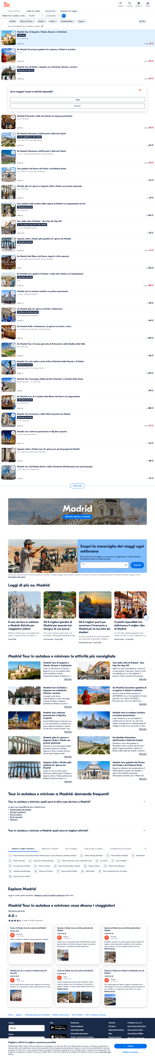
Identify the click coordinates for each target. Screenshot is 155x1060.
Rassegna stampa (115, 1037)
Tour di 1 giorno (16, 815)
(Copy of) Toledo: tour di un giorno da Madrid (28, 928)
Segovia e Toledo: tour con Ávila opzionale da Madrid (75, 929)
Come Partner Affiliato (135, 1033)
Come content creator (135, 1030)
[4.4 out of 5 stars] (15, 920)
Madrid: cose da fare (60, 1015)
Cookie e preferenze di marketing (82, 1037)
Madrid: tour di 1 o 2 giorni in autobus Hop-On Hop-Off (28, 972)
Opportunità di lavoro (116, 1030)
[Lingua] (138, 3)
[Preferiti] (120, 3)
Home (10, 1015)
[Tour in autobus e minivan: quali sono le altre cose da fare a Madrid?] (144, 801)
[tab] (23, 849)
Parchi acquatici (16, 817)
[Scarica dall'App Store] (58, 1037)
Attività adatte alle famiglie (20, 810)
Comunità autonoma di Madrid (37, 1015)
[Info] (42, 26)
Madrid (38, 895)
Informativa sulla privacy (17, 577)
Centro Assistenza (77, 1026)
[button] (77, 38)
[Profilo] (148, 3)
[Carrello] (129, 3)
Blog (110, 1033)
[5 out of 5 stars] (30, 931)
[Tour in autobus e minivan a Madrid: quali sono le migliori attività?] (144, 830)
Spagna (19, 1015)
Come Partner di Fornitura (137, 1026)
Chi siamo (112, 1026)
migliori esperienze (57, 895)
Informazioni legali (77, 1030)
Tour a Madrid (77, 1015)
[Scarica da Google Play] (58, 1028)
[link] (77, 38)
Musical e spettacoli (18, 812)
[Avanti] (146, 617)
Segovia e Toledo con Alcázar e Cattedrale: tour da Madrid (124, 972)
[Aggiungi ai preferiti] (13, 33)
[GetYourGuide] (7, 4)
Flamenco (14, 820)
